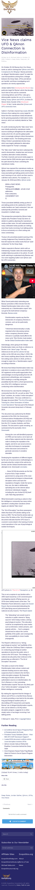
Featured (24, 59)
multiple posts (19, 170)
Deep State (16, 59)
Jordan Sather (16, 795)
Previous (7, 804)
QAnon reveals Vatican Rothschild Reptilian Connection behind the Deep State (17, 746)
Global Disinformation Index (20, 340)
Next (29, 804)
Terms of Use (24, 862)
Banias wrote (12, 313)
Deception (20, 590)
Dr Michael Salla (14, 57)
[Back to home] (9, 7)
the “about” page (14, 349)
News (21, 865)
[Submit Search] (31, 834)
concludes (23, 467)
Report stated (27, 611)
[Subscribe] (31, 848)
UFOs (30, 795)
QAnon (25, 795)
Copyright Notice (25, 719)
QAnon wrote (26, 180)
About (21, 859)
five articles (20, 352)
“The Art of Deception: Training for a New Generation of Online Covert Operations (17, 402)
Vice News (5, 798)
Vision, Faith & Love (23, 885)
